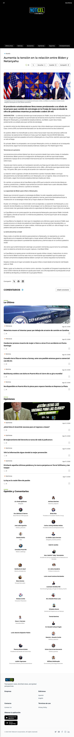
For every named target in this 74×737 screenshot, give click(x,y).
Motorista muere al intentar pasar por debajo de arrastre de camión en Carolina (36, 330)
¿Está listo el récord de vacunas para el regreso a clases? (27, 427)
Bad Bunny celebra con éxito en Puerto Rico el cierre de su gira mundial (33, 373)
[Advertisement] (37, 28)
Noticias (20, 46)
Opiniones (41, 46)
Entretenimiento (64, 46)
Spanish (40, 695)
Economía (30, 46)
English (40, 698)
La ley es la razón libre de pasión (17, 480)
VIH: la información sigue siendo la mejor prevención (25, 452)
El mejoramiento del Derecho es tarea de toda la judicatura (28, 440)
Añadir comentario (63, 290)
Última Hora (9, 46)
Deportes (52, 46)
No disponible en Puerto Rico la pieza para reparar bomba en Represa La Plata (36, 386)
